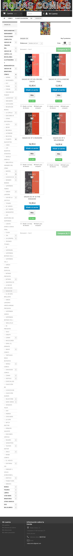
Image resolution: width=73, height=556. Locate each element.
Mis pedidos (6, 525)
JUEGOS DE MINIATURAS (8, 70)
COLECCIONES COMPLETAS (8, 38)
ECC (6, 83)
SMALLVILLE (9, 323)
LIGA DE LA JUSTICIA (8, 199)
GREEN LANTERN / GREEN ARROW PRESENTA (8, 304)
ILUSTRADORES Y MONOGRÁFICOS (9, 62)
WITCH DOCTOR (7, 424)
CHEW (7, 145)
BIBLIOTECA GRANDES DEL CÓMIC (8, 165)
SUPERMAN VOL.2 (8, 260)
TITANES (8, 203)
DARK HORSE (9, 402)
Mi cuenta (6, 522)
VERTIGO (8, 378)
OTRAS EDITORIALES (8, 120)
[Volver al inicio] (4, 18)
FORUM (7, 89)
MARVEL (8, 171)
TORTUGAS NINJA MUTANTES (8, 358)
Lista (70, 44)
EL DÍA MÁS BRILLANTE (8, 295)
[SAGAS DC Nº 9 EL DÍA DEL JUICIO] (32, 65)
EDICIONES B (9, 115)
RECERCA (8, 130)
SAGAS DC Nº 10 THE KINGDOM (32, 198)
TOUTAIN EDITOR (7, 447)
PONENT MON (9, 481)
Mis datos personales (8, 532)
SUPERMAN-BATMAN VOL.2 (8, 254)
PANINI (7, 86)
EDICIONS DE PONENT (9, 93)
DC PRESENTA (7, 327)
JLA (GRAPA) (9, 238)
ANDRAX (8, 413)
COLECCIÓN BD (8, 386)
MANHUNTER (9, 212)
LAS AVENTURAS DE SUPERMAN (9, 218)
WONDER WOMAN (7, 181)
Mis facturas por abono (9, 527)
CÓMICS (6, 74)
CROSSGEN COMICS (8, 371)
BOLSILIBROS (8, 507)
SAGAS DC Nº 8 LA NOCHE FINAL (59, 80)
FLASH (7, 232)
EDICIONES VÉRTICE (8, 436)
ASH (6, 410)
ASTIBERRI (8, 133)
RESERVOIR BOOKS (8, 108)
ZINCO (7, 451)
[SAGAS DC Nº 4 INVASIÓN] (32, 124)
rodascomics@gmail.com (34, 543)
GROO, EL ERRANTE (8, 345)
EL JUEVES (9, 460)
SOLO (7, 331)
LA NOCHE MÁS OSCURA (8, 286)
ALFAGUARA (9, 104)
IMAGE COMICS (7, 351)
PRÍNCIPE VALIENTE (8, 430)
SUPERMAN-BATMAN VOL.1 (8, 318)
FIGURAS (7, 490)
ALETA (7, 124)
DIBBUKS (8, 484)
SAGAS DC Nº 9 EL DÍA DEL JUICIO (32, 80)
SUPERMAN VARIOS (8, 313)
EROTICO (8, 478)
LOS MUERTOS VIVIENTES (7, 150)
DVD (5, 504)
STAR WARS (9, 416)
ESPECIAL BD (9, 381)
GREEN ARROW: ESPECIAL (7, 267)
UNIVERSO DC (9, 282)
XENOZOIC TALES (8, 406)
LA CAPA (8, 419)
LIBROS (6, 493)
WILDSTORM (9, 399)
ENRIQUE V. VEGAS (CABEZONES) (8, 472)
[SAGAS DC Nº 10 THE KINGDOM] (32, 182)
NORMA (7, 77)
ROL (5, 48)
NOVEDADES (9, 80)
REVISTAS (8, 136)
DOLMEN (8, 440)
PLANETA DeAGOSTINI (8, 141)
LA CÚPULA (8, 112)
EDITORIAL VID (8, 465)
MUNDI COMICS (7, 456)
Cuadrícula (64, 44)
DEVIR (7, 127)
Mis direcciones (7, 530)
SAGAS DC (8, 291)
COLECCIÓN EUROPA (8, 394)
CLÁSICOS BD (9, 390)
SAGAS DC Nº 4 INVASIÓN (32, 138)
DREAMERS (9, 101)
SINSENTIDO (9, 443)
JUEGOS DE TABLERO (7, 44)
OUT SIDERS (9, 209)
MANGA (6, 487)
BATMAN (8, 279)
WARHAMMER (8, 33)
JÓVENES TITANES (8, 243)
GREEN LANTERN (7, 193)
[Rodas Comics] (36, 5)
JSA (6, 235)
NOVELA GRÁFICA (7, 158)
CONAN (7, 337)
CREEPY (8, 334)
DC (6, 174)
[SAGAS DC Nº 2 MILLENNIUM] (59, 124)
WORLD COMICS (7, 365)
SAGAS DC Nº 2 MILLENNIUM (59, 139)
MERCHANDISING (9, 30)
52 (6, 247)
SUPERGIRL (9, 250)
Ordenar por (23, 43)
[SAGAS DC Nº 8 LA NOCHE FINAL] (59, 65)
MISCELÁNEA (8, 57)
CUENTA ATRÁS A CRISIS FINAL (9, 226)
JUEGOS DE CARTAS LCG (8, 52)
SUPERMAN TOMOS (8, 187)
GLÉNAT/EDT (9, 98)
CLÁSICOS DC (9, 177)
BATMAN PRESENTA (7, 275)
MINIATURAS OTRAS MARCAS (9, 500)
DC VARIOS (8, 206)
